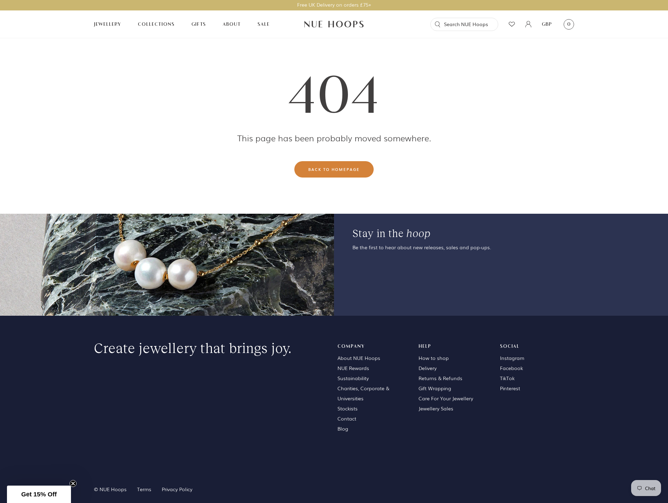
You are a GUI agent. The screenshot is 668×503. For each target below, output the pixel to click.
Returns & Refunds (440, 378)
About (232, 24)
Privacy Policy (177, 489)
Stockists (347, 408)
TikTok (507, 378)
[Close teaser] (73, 483)
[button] (39, 494)
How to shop (434, 357)
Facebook (511, 367)
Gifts (198, 24)
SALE (263, 24)
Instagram (512, 357)
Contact (346, 418)
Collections (156, 24)
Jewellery (107, 24)
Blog (342, 428)
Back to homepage (334, 169)
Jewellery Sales (436, 408)
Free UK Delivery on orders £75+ (334, 4)
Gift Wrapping (435, 388)
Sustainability (353, 378)
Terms (144, 489)
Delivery (428, 367)
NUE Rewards (353, 367)
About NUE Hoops (358, 357)
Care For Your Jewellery (446, 398)
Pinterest (510, 388)
